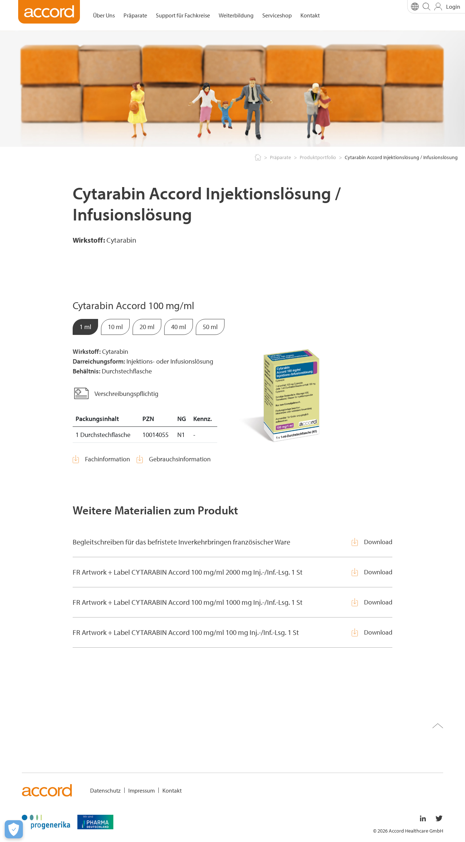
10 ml (115, 327)
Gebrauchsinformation (180, 459)
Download (378, 542)
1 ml (85, 327)
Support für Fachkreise (183, 15)
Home (257, 157)
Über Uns (104, 15)
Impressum (141, 790)
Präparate (135, 15)
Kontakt (310, 15)
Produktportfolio (318, 157)
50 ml (210, 327)
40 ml (178, 327)
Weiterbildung (236, 15)
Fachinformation (107, 459)
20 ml (147, 327)
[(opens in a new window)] (46, 821)
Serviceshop (277, 15)
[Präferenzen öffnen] (14, 829)
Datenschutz (105, 790)
